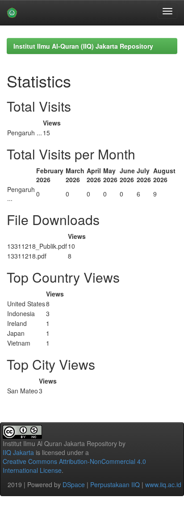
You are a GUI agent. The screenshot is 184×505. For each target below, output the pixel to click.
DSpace (74, 484)
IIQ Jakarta (18, 452)
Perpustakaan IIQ (115, 484)
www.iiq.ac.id (163, 484)
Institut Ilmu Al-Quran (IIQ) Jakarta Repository (83, 46)
